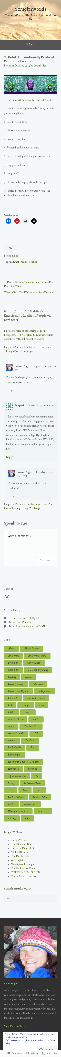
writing (12, 818)
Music (11, 726)
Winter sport (30, 804)
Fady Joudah (44, 691)
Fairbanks (13, 698)
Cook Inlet (13, 670)
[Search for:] (30, 898)
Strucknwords (30, 9)
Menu (30, 45)
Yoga (27, 818)
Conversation (33, 663)
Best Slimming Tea (21, 844)
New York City (31, 726)
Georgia (26, 705)
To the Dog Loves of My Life (24, 618)
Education (38, 684)
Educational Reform (18, 691)
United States (40, 797)
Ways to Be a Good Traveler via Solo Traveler (29, 292)
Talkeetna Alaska (32, 783)
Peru (32, 747)
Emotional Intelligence (25, 262)
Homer (28, 712)
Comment (45, 560)
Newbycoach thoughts (23, 864)
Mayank (20, 405)
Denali (28, 677)
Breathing (13, 663)
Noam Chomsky (16, 733)
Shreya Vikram (19, 840)
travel (39, 790)
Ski (36, 776)
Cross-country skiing (38, 670)
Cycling (12, 677)
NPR (36, 733)
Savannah (33, 769)
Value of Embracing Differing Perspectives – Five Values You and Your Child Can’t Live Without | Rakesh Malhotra (28, 335)
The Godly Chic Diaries (24, 868)
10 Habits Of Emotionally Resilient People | (30, 100)
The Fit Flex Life (20, 856)
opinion (12, 740)
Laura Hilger (40, 66)
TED (10, 790)
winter (11, 804)
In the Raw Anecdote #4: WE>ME (27, 626)
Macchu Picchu (15, 719)
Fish (10, 705)
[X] (6, 597)
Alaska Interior (31, 648)
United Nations (16, 797)
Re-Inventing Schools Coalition (23, 762)
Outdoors (30, 740)
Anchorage (13, 656)
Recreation (13, 769)
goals (41, 705)
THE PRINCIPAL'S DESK (25, 872)
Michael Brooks (19, 852)
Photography (14, 755)
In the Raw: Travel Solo (21, 622)
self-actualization (17, 776)
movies (36, 719)
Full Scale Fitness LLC (23, 848)
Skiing (11, 783)
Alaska (11, 648)
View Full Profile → (14, 1026)
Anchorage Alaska (37, 656)
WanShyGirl (17, 860)
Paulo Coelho (14, 747)
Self (16, 256)
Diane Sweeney (16, 684)
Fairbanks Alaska (36, 698)
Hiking (11, 712)
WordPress (43, 811)
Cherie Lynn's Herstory (23, 876)
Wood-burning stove (18, 811)
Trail (25, 790)
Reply (9, 390)
